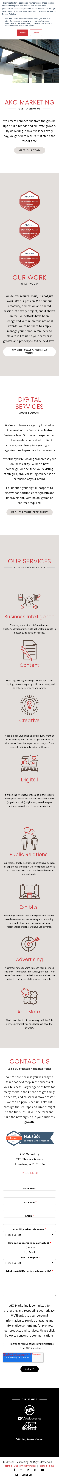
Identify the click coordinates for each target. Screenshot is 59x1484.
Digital (29, 779)
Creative (29, 720)
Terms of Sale (46, 1465)
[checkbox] (29, 1249)
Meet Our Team (29, 150)
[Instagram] (21, 1470)
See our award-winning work (30, 351)
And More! (29, 1011)
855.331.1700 (29, 1173)
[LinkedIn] (28, 1470)
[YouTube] (42, 1470)
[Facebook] (14, 1470)
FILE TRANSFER (23, 1475)
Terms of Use (10, 1465)
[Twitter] (35, 1470)
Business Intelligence (29, 616)
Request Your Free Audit (29, 512)
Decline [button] (36, 32)
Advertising (29, 959)
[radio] (29, 1247)
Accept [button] (22, 32)
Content (29, 665)
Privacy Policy (28, 1465)
